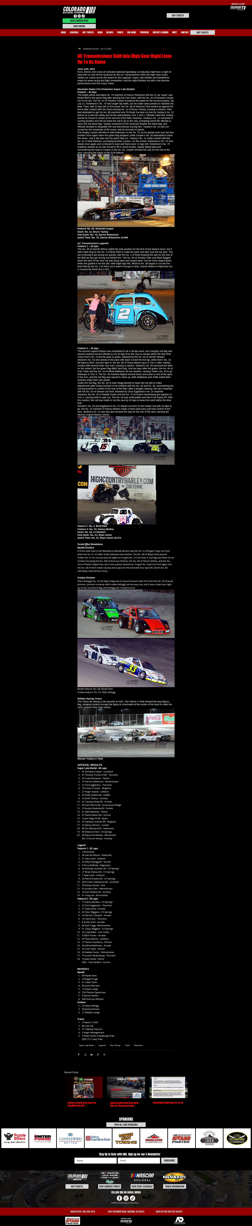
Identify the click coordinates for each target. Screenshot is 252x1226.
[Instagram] (79, 16)
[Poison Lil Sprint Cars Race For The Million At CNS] (83, 1087)
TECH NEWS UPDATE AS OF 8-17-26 (168, 1102)
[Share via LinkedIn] (91, 1054)
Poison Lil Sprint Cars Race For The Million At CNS (81, 1104)
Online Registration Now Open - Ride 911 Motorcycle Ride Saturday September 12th (124, 1104)
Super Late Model (86, 1045)
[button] (110, 32)
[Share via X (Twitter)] (85, 1054)
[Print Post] (104, 1054)
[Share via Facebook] (78, 1054)
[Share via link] (98, 1054)
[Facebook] (75, 16)
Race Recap (115, 1045)
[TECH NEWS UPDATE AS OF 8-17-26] (168, 1087)
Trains (127, 1045)
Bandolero (138, 1045)
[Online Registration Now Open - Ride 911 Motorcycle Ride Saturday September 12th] (126, 1087)
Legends (102, 1045)
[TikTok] (83, 16)
